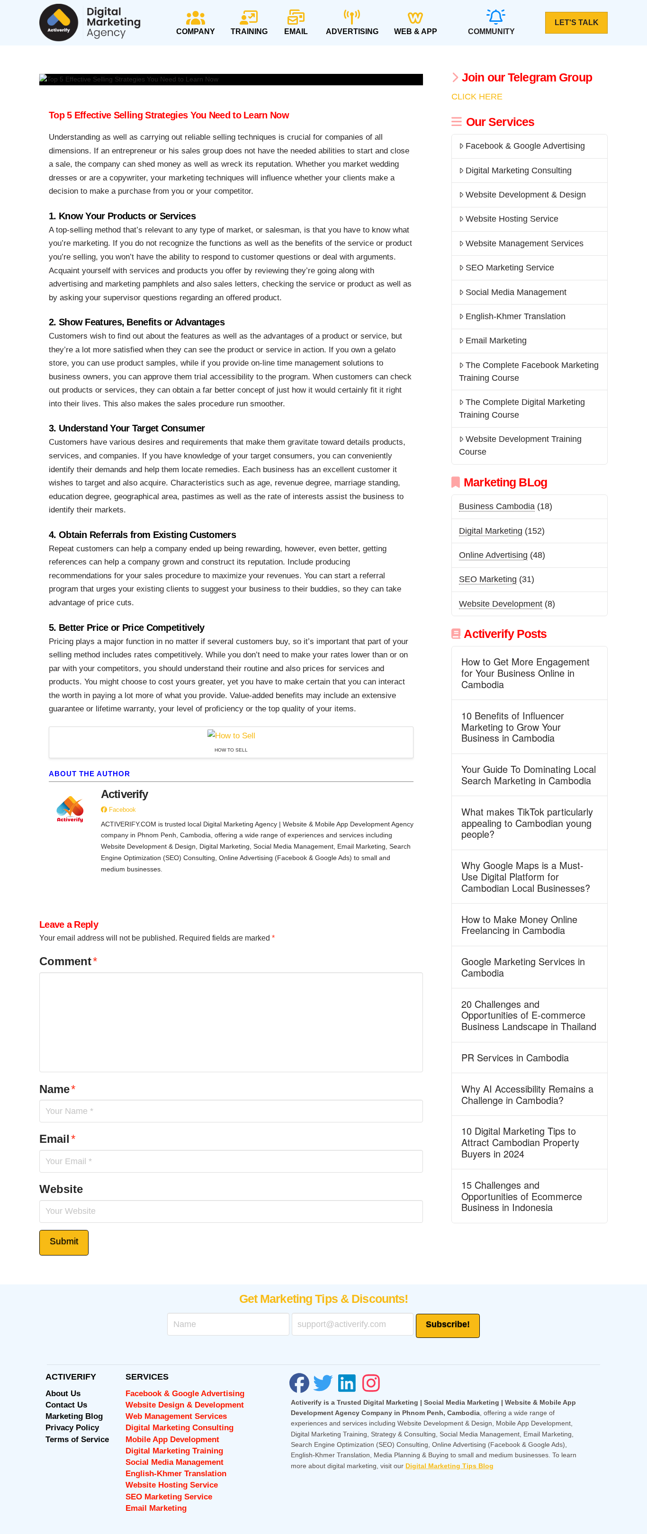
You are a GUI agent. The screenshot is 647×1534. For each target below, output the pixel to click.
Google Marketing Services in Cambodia (523, 967)
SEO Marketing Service (510, 267)
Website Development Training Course (520, 445)
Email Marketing (496, 340)
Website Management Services (525, 243)
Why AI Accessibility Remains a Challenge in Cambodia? (527, 1094)
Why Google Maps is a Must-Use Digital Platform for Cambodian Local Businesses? (525, 876)
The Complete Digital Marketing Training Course (522, 408)
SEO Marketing (488, 579)
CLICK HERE (477, 96)
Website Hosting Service (512, 219)
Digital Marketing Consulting (519, 170)
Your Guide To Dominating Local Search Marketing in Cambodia (528, 774)
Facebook (121, 809)
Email (57, 1138)
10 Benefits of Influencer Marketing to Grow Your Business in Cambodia (512, 727)
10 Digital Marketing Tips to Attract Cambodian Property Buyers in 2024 (520, 1142)
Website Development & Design (526, 194)
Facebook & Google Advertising (525, 146)
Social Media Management (516, 292)
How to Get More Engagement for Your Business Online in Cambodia (525, 673)
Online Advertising (493, 555)
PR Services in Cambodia (515, 1057)
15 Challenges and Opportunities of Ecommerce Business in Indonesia (521, 1196)
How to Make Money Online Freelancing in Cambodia (519, 925)
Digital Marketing (490, 531)
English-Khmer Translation (516, 316)
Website (61, 1189)
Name (57, 1089)
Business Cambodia (497, 506)
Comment (68, 961)
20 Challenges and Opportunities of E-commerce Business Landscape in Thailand (528, 1015)
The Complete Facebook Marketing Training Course (529, 371)
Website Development (500, 604)
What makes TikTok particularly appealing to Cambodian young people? (527, 823)
